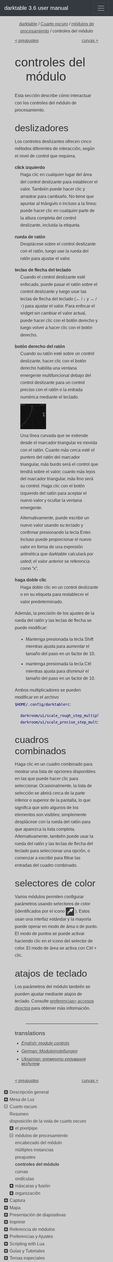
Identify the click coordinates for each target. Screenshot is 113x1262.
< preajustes (27, 40)
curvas (21, 1171)
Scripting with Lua (27, 1243)
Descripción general (29, 1092)
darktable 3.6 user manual (36, 8)
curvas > (90, 40)
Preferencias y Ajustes (31, 1236)
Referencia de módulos (32, 1229)
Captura (17, 1200)
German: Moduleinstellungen (49, 1051)
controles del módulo (37, 1164)
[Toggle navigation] (101, 8)
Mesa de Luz (22, 1099)
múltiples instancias (34, 1149)
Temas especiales (27, 1258)
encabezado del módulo (38, 1142)
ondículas (24, 1178)
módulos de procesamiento (41, 1135)
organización (27, 1193)
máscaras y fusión (32, 1186)
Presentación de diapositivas (38, 1215)
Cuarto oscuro (54, 24)
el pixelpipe (26, 1128)
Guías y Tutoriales (27, 1251)
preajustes (25, 1157)
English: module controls (45, 1043)
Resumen (19, 1114)
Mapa (15, 1207)
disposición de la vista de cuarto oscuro (48, 1121)
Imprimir (17, 1222)
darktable (28, 24)
